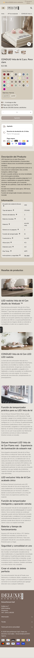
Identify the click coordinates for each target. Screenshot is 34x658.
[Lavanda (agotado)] (16, 78)
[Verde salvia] (16, 85)
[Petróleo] (4, 85)
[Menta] (8, 81)
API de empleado (13, 14)
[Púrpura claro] (27, 78)
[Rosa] (8, 85)
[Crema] (12, 74)
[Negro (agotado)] (23, 85)
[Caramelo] (4, 78)
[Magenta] (4, 81)
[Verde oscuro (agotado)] (16, 81)
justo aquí (16, 134)
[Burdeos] (4, 74)
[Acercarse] (29, 44)
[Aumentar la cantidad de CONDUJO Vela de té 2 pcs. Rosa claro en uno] (31, 112)
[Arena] (19, 85)
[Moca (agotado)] (12, 81)
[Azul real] (12, 78)
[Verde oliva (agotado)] (23, 81)
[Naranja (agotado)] (27, 81)
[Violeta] (4, 89)
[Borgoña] (8, 74)
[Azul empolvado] (27, 85)
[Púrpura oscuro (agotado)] (19, 81)
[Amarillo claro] (19, 78)
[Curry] (8, 78)
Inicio (2, 14)
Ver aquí (26, 255)
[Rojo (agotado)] (12, 85)
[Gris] (16, 74)
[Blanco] (19, 74)
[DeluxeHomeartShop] (13, 8)
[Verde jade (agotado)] (27, 74)
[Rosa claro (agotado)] (23, 78)
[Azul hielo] (23, 74)
